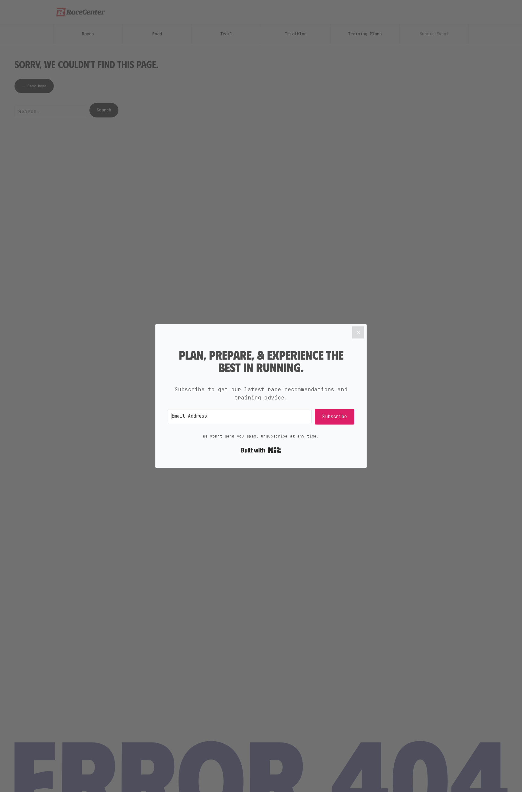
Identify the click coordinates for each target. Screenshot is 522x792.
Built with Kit (261, 450)
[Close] (358, 332)
